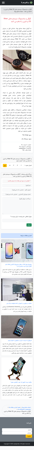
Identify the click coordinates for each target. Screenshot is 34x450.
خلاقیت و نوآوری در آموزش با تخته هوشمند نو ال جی (19, 303)
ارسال (29, 225)
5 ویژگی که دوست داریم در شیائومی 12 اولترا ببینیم (20, 340)
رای (5, 165)
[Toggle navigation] (3, 2)
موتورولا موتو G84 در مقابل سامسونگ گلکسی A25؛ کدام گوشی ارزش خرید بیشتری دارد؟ (18, 265)
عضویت (29, 436)
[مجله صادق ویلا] (27, 3)
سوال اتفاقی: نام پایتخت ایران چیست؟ (21, 217)
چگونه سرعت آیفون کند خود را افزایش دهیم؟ (21, 382)
